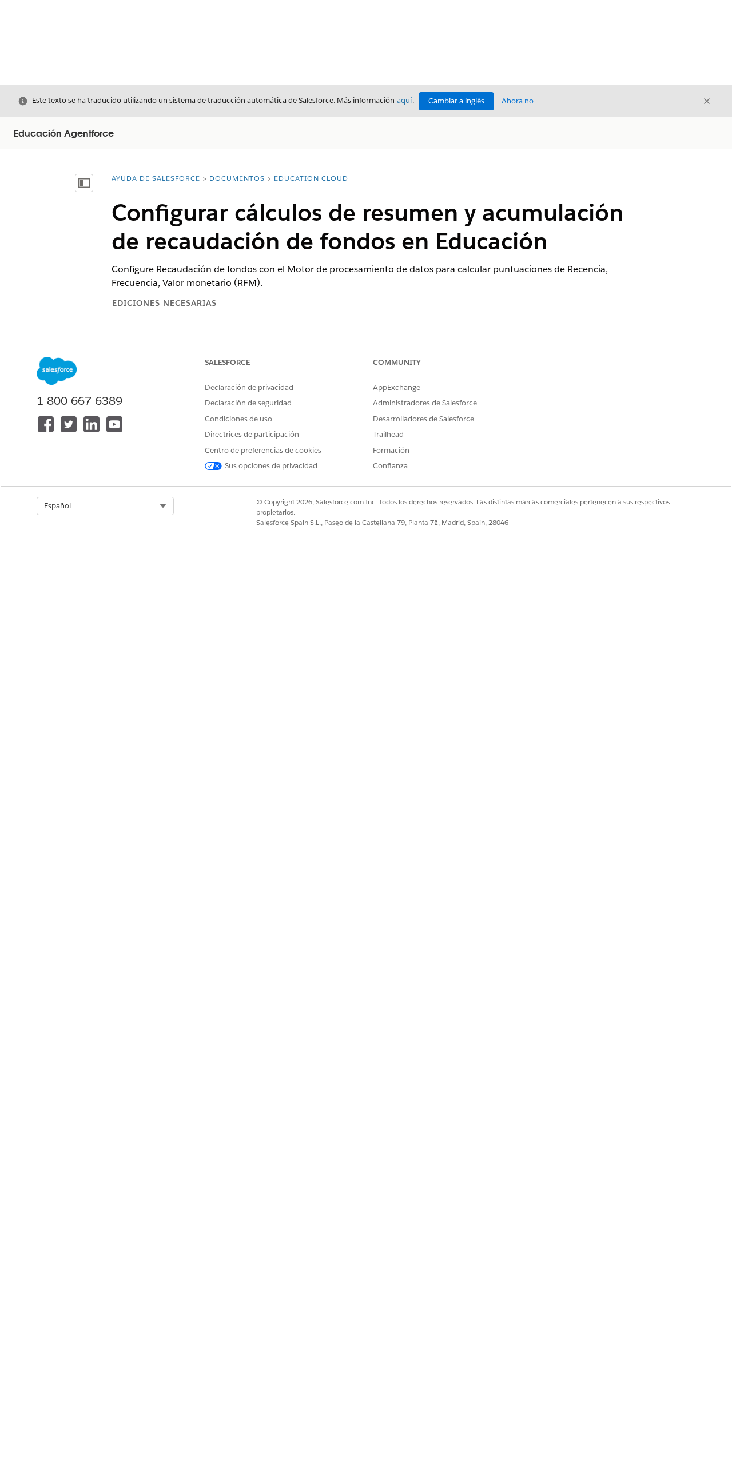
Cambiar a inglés (456, 101)
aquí (404, 100)
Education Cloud (311, 178)
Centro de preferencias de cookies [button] (263, 450)
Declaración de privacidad (249, 387)
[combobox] (105, 506)
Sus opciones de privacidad (271, 466)
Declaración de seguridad (248, 403)
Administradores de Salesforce (425, 403)
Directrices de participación (252, 434)
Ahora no (518, 101)
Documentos (237, 178)
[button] (105, 506)
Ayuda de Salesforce (156, 178)
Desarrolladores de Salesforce (423, 419)
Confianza (390, 466)
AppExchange (396, 387)
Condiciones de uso (238, 419)
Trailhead (388, 434)
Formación (391, 450)
